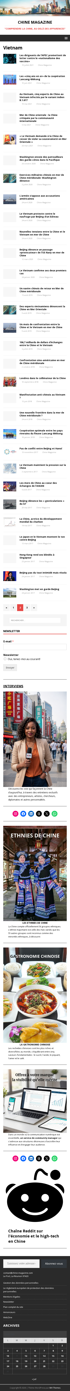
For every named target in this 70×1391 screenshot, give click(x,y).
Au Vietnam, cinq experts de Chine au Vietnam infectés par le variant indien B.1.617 (42, 97)
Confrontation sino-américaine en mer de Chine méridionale (42, 362)
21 (44, 1361)
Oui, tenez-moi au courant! (24, 659)
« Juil (34, 1379)
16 (62, 1355)
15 (53, 1355)
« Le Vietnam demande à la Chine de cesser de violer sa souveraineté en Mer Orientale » (43, 138)
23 (62, 1361)
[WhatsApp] (54, 814)
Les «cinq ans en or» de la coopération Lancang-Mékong (42, 78)
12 (26, 1355)
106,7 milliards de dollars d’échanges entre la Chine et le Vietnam (41, 344)
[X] (47, 814)
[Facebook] (23, 814)
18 (17, 1361)
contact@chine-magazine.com (18, 1272)
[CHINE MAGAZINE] (35, 14)
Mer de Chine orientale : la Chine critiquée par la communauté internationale (38, 117)
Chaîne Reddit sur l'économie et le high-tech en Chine (33, 1236)
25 (17, 1366)
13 (35, 1355)
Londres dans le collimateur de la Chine (43, 378)
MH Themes (54, 1387)
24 (8, 1366)
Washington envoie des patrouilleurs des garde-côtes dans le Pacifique (41, 158)
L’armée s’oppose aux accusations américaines (40, 197)
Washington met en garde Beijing (39, 589)
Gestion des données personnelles (20, 1282)
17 (8, 1361)
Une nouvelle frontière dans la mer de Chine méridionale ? (42, 414)
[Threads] (39, 814)
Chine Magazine (45, 65)
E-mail (8, 641)
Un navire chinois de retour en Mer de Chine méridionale (42, 290)
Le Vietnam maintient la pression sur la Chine (43, 466)
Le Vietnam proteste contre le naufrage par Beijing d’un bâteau (39, 215)
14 (44, 1355)
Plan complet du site (13, 1307)
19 (26, 1361)
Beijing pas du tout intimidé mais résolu (43, 572)
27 (35, 1366)
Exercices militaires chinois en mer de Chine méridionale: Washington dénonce (42, 177)
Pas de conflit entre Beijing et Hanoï (41, 448)
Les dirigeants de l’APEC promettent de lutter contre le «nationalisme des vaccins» (43, 58)
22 (53, 1361)
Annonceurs (9, 1312)
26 (26, 1366)
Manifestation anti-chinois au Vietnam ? (42, 396)
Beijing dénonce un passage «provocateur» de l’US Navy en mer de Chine (42, 252)
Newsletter (11, 655)
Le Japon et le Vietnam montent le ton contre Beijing (42, 538)
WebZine (7, 1317)
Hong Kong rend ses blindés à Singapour (37, 556)
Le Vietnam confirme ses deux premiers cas (43, 272)
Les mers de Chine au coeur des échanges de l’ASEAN (38, 484)
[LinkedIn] (31, 814)
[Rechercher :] (35, 620)
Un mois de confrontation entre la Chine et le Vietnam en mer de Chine (41, 326)
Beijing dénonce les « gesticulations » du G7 (42, 502)
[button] (65, 38)
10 (8, 1355)
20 (35, 1361)
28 (44, 1366)
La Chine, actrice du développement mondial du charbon (41, 520)
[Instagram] (15, 814)
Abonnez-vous (54, 1263)
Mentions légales (11, 1296)
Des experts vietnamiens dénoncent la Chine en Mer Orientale (42, 308)
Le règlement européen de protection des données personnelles (28, 1290)
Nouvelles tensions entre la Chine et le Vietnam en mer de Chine (42, 233)
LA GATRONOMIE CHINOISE (35, 1044)
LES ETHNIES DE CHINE (35, 922)
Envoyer (10, 667)
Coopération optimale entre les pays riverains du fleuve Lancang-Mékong (41, 432)
